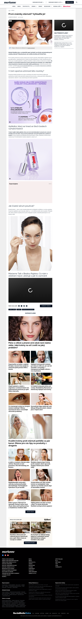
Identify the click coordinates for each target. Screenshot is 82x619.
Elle (56, 560)
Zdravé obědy (15, 587)
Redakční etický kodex (8, 568)
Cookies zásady (6, 574)
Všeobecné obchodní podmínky (10, 573)
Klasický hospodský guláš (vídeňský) (12, 605)
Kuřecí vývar (8, 602)
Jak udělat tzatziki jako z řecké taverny (9, 604)
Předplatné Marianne (8, 559)
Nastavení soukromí (7, 571)
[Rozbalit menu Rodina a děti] (61, 6)
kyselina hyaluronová (28, 309)
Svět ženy (58, 562)
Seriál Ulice (13, 593)
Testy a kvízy (18, 584)
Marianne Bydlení (37, 2)
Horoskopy (32, 568)
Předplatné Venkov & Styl (9, 562)
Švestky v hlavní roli (15, 600)
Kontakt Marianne (7, 563)
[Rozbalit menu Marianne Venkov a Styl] (62, 2)
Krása (19, 6)
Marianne (37, 613)
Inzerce (4, 576)
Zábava (33, 6)
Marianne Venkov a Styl (55, 2)
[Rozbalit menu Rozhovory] (50, 6)
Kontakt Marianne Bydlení (9, 565)
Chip (56, 563)
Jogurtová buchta (15, 602)
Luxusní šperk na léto (6, 595)
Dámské (46, 613)
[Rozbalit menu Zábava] (36, 6)
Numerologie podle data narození (15, 586)
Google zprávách (31, 48)
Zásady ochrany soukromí (9, 570)
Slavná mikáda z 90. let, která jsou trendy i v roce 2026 (38, 584)
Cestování (6, 586)
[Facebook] (3, 555)
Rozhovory (47, 6)
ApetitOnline (59, 559)
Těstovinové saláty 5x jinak (20, 606)
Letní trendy (9, 587)
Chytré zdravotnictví (19, 593)
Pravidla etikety (4, 584)
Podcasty (31, 570)
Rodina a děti (57, 6)
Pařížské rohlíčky (22, 602)
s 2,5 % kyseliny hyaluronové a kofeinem (41, 65)
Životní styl (26, 6)
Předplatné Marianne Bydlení (10, 560)
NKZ (50, 613)
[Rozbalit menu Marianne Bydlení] (42, 2)
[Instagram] (5, 555)
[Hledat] (76, 2)
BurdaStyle (54, 613)
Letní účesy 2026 (21, 594)
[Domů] (11, 2)
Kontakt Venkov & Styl (8, 567)
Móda (13, 6)
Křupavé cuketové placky (6, 600)
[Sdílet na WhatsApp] (26, 306)
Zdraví (40, 6)
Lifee (56, 565)
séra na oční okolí (21, 65)
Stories (31, 567)
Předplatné (69, 2)
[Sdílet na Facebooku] (19, 306)
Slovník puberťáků (12, 584)
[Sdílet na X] (21, 306)
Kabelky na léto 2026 (13, 594)
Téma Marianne (33, 571)
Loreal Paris (12, 309)
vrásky (19, 309)
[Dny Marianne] (67, 6)
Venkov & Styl (32, 573)
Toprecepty (58, 567)
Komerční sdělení (12, 17)
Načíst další (30, 511)
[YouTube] (8, 555)
